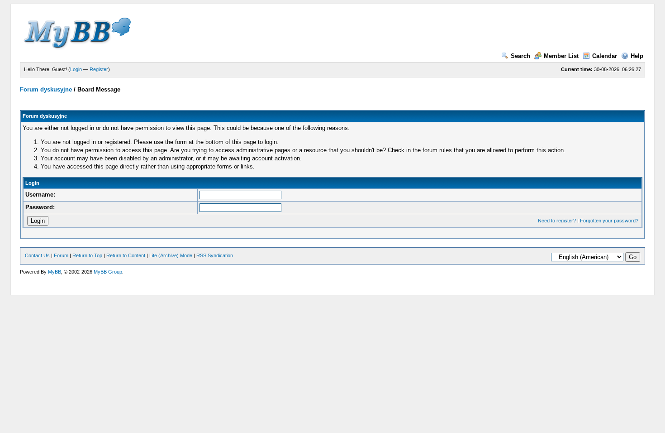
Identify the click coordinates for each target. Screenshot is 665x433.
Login (76, 69)
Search (520, 56)
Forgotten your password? (609, 220)
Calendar (604, 56)
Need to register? (557, 220)
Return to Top (87, 255)
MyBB (54, 271)
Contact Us (37, 255)
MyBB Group (108, 271)
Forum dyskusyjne (46, 89)
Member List (561, 56)
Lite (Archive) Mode (170, 255)
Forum (61, 255)
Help (637, 56)
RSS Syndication (214, 255)
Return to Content (125, 255)
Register (99, 69)
